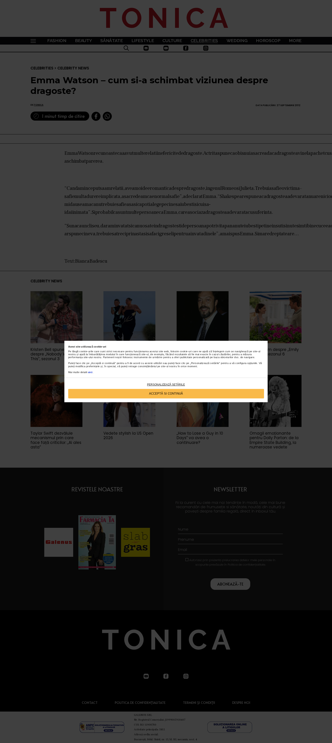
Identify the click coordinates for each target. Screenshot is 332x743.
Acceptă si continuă (166, 393)
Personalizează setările (166, 384)
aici (90, 372)
